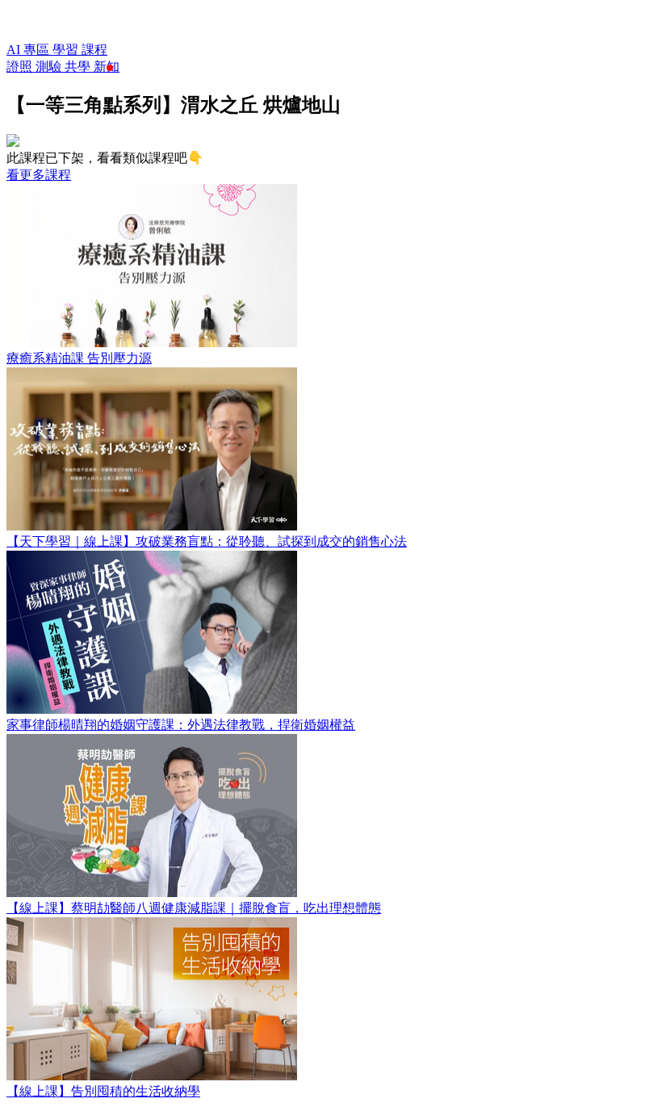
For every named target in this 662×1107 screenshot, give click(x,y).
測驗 (50, 66)
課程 (94, 50)
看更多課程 (38, 175)
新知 (106, 66)
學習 (67, 50)
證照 (21, 66)
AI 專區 (29, 50)
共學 (79, 66)
